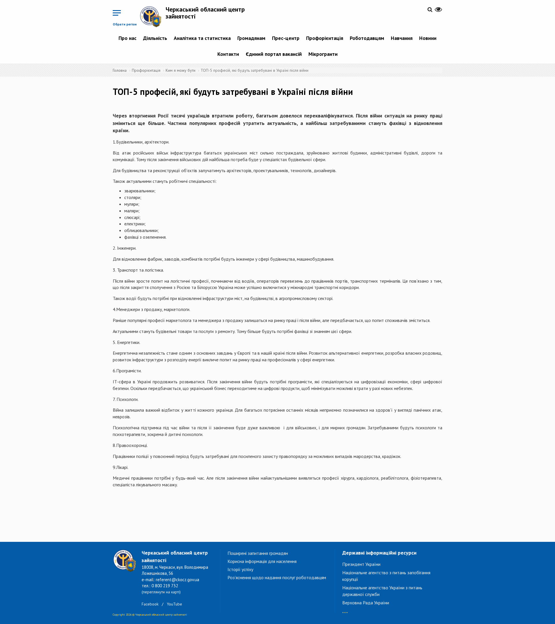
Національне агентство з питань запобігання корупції (386, 576)
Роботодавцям (367, 38)
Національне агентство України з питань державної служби (382, 591)
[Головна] (153, 16)
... (345, 609)
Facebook (150, 604)
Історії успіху (240, 569)
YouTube (174, 604)
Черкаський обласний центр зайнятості (205, 12)
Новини (427, 38)
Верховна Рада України (365, 602)
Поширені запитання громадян (257, 553)
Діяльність (155, 38)
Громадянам (251, 38)
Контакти (228, 54)
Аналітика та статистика (202, 38)
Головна (120, 70)
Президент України (361, 564)
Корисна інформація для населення (262, 561)
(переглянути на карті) (161, 591)
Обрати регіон (125, 24)
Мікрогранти (323, 54)
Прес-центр (285, 38)
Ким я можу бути (180, 70)
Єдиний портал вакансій (274, 54)
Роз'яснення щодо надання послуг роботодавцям (276, 577)
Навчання (401, 38)
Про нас (127, 38)
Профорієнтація (324, 38)
